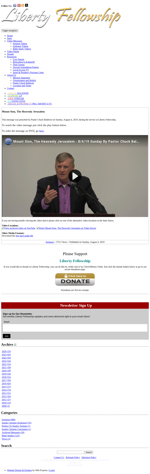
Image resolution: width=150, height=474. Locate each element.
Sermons (50, 242)
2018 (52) (6, 377)
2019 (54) (6, 374)
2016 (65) (6, 383)
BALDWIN (18, 93)
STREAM (16, 98)
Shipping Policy (89, 457)
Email (6, 321)
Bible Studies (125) (11, 435)
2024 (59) (6, 358)
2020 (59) (6, 370)
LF (15, 96)
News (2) (6, 439)
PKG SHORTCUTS (30, 104)
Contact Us (59, 457)
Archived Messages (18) (13, 432)
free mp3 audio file (24, 236)
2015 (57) (6, 387)
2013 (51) (6, 393)
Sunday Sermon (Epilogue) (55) (16, 423)
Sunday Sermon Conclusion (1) (16, 429)
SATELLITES (16, 101)
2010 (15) (6, 403)
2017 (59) (6, 380)
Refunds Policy (73, 457)
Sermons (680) (8, 419)
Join (6, 336)
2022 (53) (6, 364)
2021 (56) (6, 367)
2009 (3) (6, 406)
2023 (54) (6, 361)
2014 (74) (6, 390)
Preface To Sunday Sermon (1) (16, 426)
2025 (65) (6, 354)
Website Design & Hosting (19, 470)
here (41, 130)
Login (52, 470)
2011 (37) (6, 399)
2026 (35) (6, 351)
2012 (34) (6, 396)
